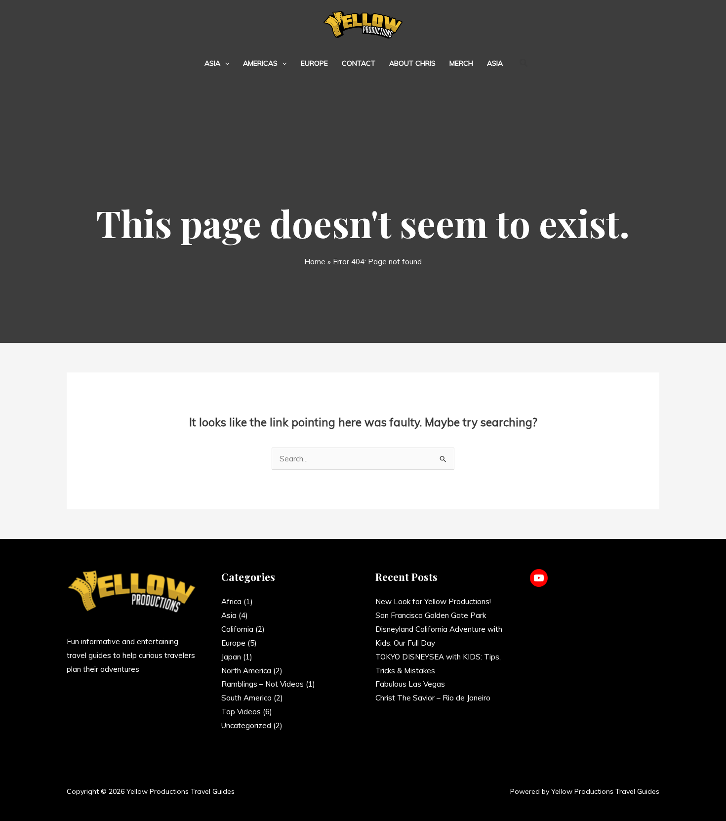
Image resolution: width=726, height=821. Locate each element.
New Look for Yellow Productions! (433, 601)
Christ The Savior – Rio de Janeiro (432, 697)
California (237, 629)
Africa (231, 601)
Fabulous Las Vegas (410, 684)
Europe (314, 63)
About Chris (412, 63)
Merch (461, 63)
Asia (212, 63)
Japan (231, 656)
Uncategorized (246, 725)
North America (246, 670)
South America (246, 697)
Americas (260, 63)
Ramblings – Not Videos (262, 684)
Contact (358, 63)
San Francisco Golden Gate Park (430, 615)
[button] (224, 63)
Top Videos (241, 711)
